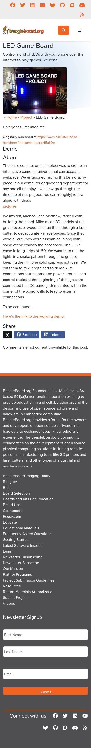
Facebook (29, 334)
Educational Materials (21, 528)
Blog (7, 487)
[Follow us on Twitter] (22, 5)
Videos (9, 603)
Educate (10, 522)
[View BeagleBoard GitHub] (62, 5)
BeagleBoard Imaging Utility (26, 475)
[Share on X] (7, 334)
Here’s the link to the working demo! (34, 316)
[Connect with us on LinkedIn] (32, 5)
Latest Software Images (22, 545)
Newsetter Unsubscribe (22, 557)
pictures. (10, 206)
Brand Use (11, 504)
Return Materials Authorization (29, 591)
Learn (7, 551)
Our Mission (13, 568)
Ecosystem (12, 516)
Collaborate (13, 510)
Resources (12, 586)
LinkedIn (55, 334)
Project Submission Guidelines (28, 580)
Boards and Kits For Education (28, 499)
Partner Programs (17, 574)
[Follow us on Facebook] (12, 5)
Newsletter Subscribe (21, 562)
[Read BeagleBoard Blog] (82, 14)
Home (12, 117)
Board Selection (16, 493)
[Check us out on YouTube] (42, 5)
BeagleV (10, 481)
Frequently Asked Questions (27, 533)
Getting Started (16, 539)
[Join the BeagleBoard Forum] (72, 5)
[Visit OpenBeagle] (52, 5)
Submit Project (15, 597)
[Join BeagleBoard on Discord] (82, 5)
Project (26, 117)
